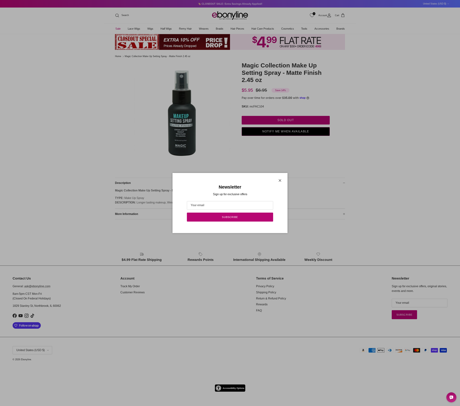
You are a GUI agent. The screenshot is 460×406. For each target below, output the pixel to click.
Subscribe (230, 217)
